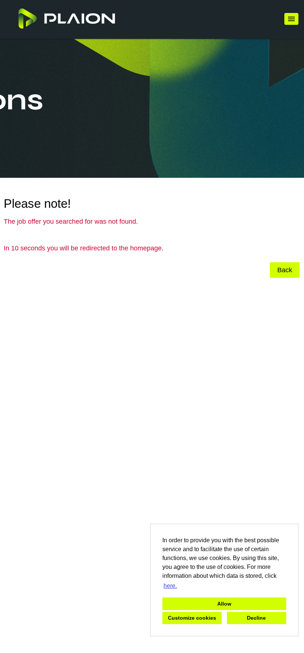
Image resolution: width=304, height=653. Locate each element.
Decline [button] (256, 618)
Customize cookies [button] (192, 618)
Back (284, 270)
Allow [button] (224, 604)
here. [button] (170, 586)
